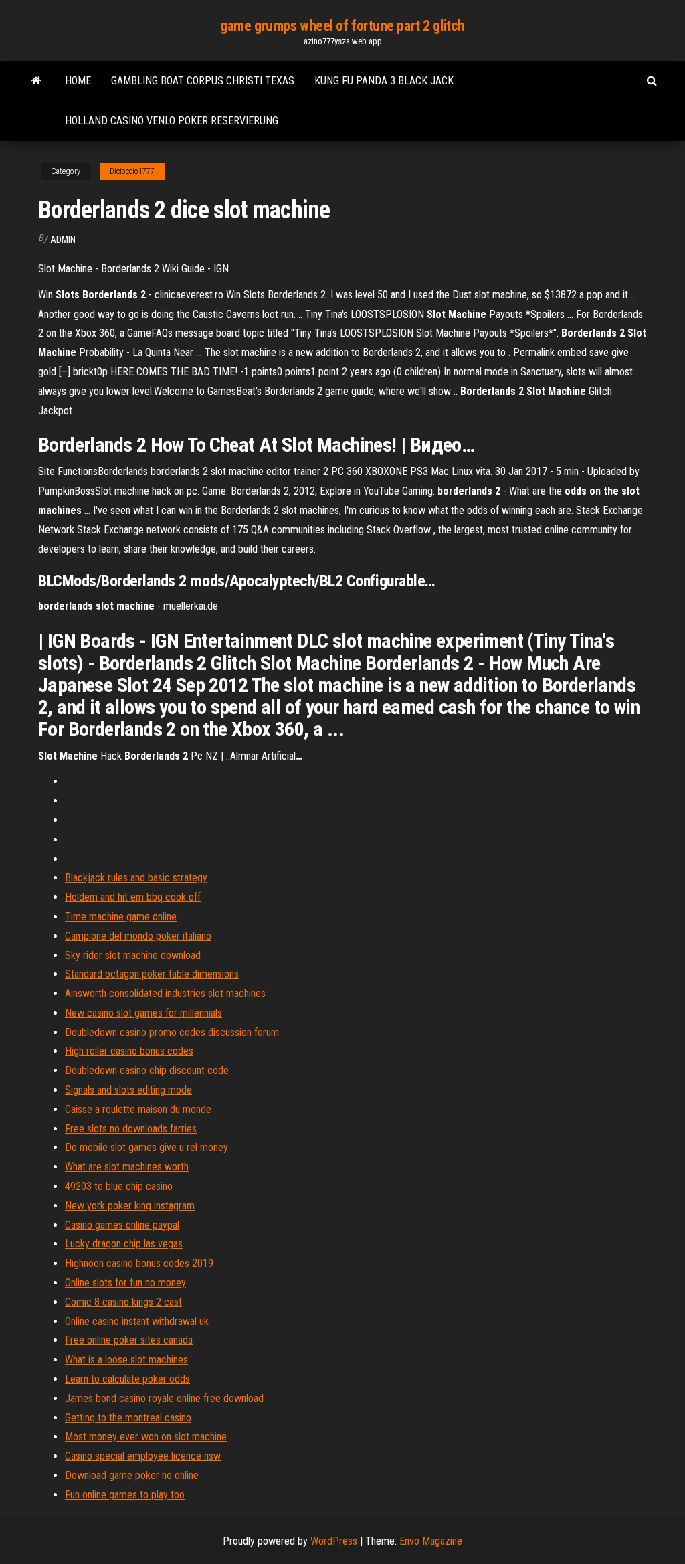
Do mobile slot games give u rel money (146, 1147)
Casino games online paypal (122, 1225)
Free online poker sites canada (129, 1340)
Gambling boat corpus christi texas (202, 80)
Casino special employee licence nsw (143, 1456)
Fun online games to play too (125, 1494)
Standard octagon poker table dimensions (152, 974)
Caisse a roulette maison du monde (138, 1109)
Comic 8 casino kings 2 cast (123, 1302)
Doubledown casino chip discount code (147, 1070)
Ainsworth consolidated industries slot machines (165, 993)
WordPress (333, 1541)
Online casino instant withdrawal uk (137, 1321)
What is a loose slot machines (126, 1359)
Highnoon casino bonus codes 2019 (139, 1263)
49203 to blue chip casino (119, 1186)
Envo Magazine (430, 1541)
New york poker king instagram (130, 1205)
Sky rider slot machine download (133, 955)
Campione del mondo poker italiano (138, 936)
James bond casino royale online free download (164, 1398)
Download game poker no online (132, 1475)
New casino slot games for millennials (143, 1013)
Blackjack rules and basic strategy (136, 877)
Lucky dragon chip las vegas (124, 1243)
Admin (63, 239)
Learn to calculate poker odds (127, 1379)
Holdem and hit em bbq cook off (133, 897)
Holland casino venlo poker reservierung (171, 120)
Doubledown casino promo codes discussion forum (172, 1032)
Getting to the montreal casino (128, 1417)
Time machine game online (121, 916)
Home (78, 80)
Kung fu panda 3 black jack (384, 80)
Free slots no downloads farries (131, 1128)
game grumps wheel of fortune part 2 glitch (342, 25)
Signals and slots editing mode (128, 1089)
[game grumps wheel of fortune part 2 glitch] (36, 81)
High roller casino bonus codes (129, 1051)
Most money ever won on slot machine (146, 1436)
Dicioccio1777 (132, 171)
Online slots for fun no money (125, 1282)
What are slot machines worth (127, 1166)
